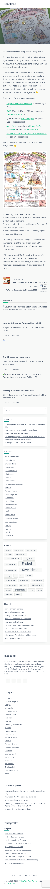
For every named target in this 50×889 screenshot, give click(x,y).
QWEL (9, 111)
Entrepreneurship (12, 456)
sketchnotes (10, 480)
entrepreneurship (11, 570)
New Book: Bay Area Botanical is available (22, 323)
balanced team (31, 550)
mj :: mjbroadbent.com (14, 622)
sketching (9, 477)
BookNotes (10, 467)
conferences (13, 558)
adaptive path (19, 550)
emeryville (10, 498)
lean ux (8, 529)
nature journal (11, 471)
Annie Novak (12, 126)
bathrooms (9, 554)
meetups (10, 580)
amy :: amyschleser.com (14, 609)
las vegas (8, 576)
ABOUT (27, 875)
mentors (24, 580)
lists (21, 576)
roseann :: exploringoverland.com (18, 632)
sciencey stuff (11, 507)
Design (8, 526)
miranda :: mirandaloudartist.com (18, 619)
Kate (20, 30)
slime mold (37, 584)
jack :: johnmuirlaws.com (14, 612)
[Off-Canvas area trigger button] (46, 4)
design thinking (29, 559)
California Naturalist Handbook (19, 103)
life (16, 576)
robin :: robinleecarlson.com (16, 628)
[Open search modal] (43, 4)
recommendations (11, 585)
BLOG (14, 875)
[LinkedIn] (19, 681)
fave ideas (30, 570)
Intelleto (10, 4)
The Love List (10, 515)
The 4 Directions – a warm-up (16, 357)
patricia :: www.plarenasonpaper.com (19, 625)
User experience (11, 522)
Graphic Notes (10, 464)
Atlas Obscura (31, 129)
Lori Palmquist (27, 118)
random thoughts (12, 504)
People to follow (12, 518)
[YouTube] (14, 681)
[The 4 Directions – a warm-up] (25, 346)
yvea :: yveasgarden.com (14, 638)
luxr (29, 575)
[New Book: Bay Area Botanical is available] (25, 312)
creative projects (12, 494)
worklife (39, 590)
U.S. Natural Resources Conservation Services (27, 133)
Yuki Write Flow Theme (28, 881)
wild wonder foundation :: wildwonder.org (21, 635)
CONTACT (35, 875)
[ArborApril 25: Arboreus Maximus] (25, 380)
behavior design (20, 554)
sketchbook (10, 474)
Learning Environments (14, 484)
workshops (9, 594)
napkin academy (37, 580)
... (9, 330)
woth (7, 511)
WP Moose (11, 883)
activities (8, 550)
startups (8, 590)
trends (31, 590)
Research (9, 535)
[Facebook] (25, 681)
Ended (27, 563)
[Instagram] (8, 681)
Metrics (8, 532)
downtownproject (11, 564)
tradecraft (20, 589)
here (6, 674)
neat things (10, 501)
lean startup (10, 460)
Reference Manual (15, 114)
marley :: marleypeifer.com (15, 615)
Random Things (11, 491)
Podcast (8, 487)
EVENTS (20, 875)
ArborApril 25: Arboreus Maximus (18, 390)
